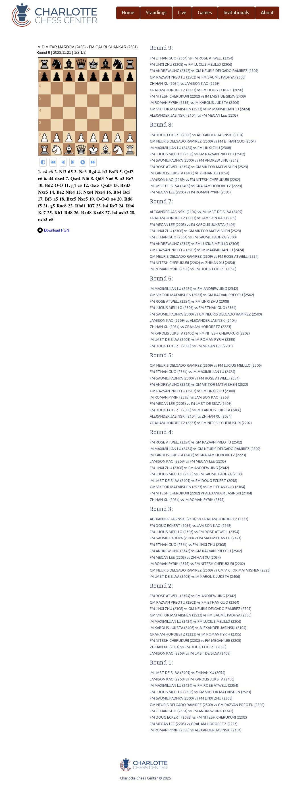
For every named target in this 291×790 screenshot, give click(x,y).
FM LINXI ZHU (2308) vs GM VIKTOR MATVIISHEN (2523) (195, 231)
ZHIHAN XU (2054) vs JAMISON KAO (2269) (185, 83)
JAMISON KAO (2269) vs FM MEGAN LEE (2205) (188, 461)
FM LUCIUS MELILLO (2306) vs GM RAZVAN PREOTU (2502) (197, 154)
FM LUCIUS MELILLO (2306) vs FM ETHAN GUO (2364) (193, 308)
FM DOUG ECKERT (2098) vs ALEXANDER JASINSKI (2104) (197, 135)
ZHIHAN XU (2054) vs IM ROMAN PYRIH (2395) (187, 500)
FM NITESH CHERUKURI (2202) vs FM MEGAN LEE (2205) (195, 640)
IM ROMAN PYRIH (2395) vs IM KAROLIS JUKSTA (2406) (194, 102)
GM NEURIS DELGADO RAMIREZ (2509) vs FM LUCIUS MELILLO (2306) (206, 365)
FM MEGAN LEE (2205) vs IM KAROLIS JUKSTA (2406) (193, 224)
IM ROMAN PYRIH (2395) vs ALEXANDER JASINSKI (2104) (196, 730)
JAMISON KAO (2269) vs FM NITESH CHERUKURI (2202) (195, 179)
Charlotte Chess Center (139, 778)
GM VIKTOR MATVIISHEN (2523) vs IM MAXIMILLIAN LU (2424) (200, 109)
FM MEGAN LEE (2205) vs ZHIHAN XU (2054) (185, 557)
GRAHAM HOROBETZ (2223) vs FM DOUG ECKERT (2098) (196, 90)
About (267, 12)
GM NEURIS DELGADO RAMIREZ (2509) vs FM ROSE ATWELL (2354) (204, 256)
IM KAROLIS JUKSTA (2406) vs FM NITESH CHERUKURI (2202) (200, 333)
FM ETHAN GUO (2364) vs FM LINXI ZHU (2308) (188, 544)
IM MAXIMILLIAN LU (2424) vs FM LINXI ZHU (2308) (190, 148)
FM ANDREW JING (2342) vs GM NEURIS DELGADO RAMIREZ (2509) (204, 71)
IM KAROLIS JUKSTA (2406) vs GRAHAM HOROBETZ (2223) (198, 455)
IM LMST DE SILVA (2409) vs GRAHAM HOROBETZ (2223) (196, 186)
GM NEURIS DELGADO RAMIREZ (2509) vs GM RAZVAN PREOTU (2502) (207, 705)
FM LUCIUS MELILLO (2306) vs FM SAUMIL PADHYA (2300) (196, 474)
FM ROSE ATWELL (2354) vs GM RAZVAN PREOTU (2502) (196, 442)
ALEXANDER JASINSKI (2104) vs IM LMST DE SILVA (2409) (196, 212)
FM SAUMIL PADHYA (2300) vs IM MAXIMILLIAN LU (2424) (196, 538)
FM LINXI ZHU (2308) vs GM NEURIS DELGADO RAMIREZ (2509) (200, 608)
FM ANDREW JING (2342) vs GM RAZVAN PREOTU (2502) (196, 551)
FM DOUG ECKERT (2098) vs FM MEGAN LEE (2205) (191, 346)
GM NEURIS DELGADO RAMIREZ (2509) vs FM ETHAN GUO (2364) (203, 141)
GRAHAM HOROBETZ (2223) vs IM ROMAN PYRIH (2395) (195, 634)
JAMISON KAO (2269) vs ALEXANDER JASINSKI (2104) (193, 320)
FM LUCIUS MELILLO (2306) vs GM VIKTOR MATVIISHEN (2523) (200, 692)
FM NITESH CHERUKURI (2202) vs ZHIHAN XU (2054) (192, 263)
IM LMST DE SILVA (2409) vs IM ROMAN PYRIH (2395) (192, 339)
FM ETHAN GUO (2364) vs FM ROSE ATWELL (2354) (191, 58)
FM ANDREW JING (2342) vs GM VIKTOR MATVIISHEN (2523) (199, 384)
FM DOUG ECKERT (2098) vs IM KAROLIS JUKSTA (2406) (195, 410)
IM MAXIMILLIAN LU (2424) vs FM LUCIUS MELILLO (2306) (195, 621)
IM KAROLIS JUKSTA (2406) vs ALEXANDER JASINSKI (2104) (198, 628)
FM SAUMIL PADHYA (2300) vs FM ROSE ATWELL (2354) (195, 378)
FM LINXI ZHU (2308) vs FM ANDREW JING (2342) (189, 468)
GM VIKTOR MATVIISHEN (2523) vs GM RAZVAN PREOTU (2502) (202, 295)
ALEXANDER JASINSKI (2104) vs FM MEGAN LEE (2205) (194, 115)
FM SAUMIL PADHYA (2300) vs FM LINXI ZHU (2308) (191, 698)
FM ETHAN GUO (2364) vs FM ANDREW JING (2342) (191, 711)
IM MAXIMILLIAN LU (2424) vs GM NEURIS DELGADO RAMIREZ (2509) (205, 449)
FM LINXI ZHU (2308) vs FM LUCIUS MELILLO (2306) (191, 64)
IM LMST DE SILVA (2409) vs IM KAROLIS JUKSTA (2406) (195, 576)
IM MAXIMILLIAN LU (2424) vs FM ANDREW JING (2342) (194, 288)
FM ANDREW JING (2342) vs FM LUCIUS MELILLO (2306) (194, 244)
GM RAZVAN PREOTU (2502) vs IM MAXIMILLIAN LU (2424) (197, 250)
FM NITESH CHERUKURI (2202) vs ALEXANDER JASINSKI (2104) (201, 493)
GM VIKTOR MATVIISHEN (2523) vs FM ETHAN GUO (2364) (197, 487)
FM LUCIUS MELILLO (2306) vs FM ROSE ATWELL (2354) (194, 532)
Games (205, 12)
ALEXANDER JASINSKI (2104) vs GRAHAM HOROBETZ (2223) (199, 519)
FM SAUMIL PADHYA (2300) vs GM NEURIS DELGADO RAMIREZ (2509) (206, 314)
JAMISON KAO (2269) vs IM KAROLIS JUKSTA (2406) (192, 679)
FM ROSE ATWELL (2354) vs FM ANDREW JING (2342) (193, 596)
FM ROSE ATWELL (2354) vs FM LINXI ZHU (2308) (189, 301)
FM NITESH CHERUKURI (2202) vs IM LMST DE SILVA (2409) (198, 96)
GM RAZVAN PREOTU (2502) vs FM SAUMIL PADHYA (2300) (198, 77)
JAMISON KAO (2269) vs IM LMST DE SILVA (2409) (190, 653)
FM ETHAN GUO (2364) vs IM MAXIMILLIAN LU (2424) (192, 372)
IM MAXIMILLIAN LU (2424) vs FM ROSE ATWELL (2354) (194, 685)
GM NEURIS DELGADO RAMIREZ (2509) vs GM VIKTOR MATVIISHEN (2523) (210, 570)
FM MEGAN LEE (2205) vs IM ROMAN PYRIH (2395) (190, 192)
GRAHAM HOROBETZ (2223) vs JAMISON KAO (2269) (193, 218)
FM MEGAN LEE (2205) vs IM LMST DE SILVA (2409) (191, 403)
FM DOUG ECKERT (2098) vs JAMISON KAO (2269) (191, 525)
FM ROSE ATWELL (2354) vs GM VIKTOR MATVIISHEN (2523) (199, 167)
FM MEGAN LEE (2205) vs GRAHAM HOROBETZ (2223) (194, 724)
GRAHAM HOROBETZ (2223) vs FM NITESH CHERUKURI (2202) (201, 423)
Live (182, 12)
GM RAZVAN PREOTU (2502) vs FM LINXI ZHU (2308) (192, 391)
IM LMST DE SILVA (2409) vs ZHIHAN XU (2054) (187, 673)
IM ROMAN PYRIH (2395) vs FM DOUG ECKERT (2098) (193, 269)
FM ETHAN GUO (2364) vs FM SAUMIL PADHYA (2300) (193, 237)
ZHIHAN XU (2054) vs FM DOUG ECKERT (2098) (188, 647)
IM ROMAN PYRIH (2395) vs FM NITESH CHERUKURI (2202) (197, 564)
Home (128, 12)
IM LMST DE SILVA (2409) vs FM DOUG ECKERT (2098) (193, 480)
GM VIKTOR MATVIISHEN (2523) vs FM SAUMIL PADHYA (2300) (200, 615)
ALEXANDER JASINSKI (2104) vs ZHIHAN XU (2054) (191, 416)
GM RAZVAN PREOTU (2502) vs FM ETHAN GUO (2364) (194, 602)
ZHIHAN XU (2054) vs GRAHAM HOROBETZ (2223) (190, 327)
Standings (156, 12)
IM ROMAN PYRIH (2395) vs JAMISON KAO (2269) (190, 397)
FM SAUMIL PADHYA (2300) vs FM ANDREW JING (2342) (195, 160)
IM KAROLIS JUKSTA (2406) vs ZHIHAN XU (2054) (189, 173)
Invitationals (236, 12)
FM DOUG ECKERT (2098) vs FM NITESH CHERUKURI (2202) (198, 717)
